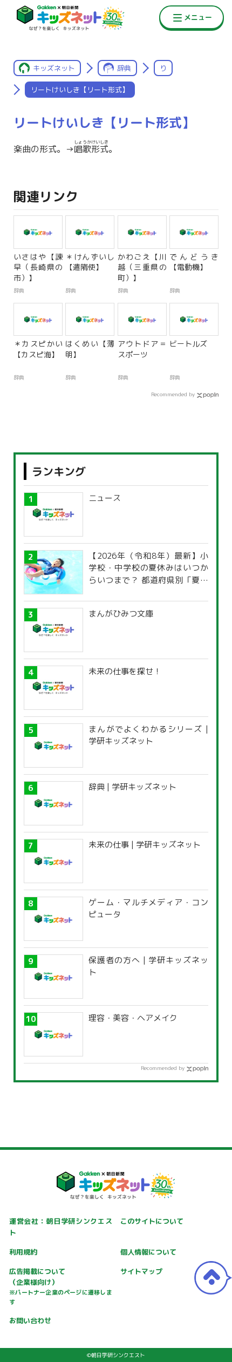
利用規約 (23, 1252)
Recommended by (173, 394)
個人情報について (148, 1252)
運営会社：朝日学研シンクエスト (60, 1226)
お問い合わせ (30, 1320)
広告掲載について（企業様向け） (60, 1286)
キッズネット (54, 68)
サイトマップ (141, 1271)
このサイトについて (151, 1221)
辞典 (124, 68)
